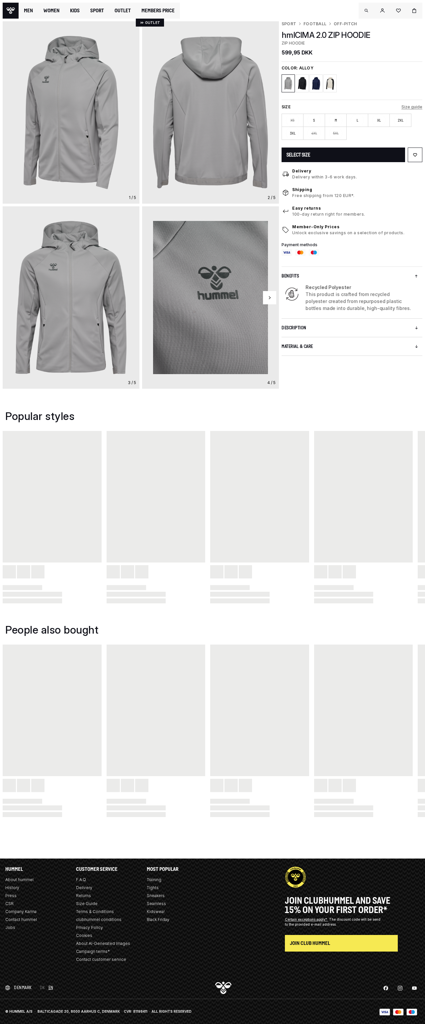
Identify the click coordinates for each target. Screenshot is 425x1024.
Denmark (23, 987)
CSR (9, 903)
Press (11, 895)
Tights (153, 887)
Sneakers (156, 895)
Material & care (297, 346)
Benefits (290, 275)
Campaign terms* (93, 951)
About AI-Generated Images (103, 943)
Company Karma (21, 911)
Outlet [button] (123, 10)
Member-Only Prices (315, 226)
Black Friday (158, 919)
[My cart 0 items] (414, 11)
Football (314, 23)
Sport (289, 23)
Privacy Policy (89, 927)
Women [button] (51, 10)
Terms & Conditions (95, 911)
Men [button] (28, 10)
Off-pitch (345, 23)
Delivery (301, 170)
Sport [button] (97, 10)
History (12, 887)
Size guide (411, 106)
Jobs (10, 927)
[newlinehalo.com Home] (11, 11)
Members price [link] (158, 10)
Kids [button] (75, 10)
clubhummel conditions (99, 919)
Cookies (84, 935)
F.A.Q (81, 879)
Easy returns (306, 208)
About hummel (19, 879)
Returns (83, 895)
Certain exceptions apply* (306, 919)
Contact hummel (21, 919)
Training (154, 879)
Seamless (156, 903)
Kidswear (156, 911)
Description (294, 327)
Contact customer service (101, 959)
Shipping (302, 189)
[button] (367, 11)
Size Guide (87, 903)
